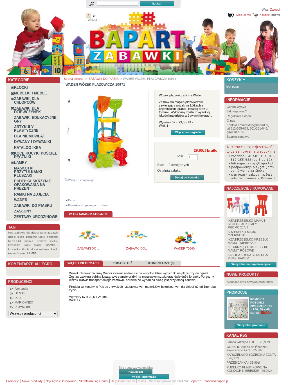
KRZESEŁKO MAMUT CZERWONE (243, 233)
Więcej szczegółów (188, 132)
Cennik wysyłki (237, 106)
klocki (25, 249)
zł (94, 16)
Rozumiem (136, 371)
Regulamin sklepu (239, 116)
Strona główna (73, 78)
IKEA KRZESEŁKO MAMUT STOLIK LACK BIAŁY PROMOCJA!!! (247, 224)
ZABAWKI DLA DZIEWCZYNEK (27, 110)
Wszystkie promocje (251, 325)
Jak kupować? (237, 111)
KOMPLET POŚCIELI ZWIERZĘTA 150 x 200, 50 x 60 (261, 304)
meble (54, 241)
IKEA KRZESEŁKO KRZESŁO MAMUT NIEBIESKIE (248, 241)
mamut (28, 241)
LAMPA (32, 253)
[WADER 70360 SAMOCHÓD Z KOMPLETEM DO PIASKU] (185, 245)
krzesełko (14, 244)
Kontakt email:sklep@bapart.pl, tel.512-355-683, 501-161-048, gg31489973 (248, 128)
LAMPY (20, 162)
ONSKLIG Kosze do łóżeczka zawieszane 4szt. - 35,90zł (247, 348)
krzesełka (14, 249)
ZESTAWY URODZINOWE (36, 217)
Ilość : (181, 156)
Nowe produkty (242, 274)
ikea (11, 232)
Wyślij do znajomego (81, 180)
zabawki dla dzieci (27, 232)
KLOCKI (21, 87)
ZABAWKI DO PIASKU (33, 205)
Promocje (236, 292)
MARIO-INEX (24, 302)
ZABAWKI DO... (88, 248)
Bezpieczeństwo (238, 136)
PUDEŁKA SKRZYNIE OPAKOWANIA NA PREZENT (32, 185)
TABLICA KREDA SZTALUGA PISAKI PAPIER (247, 256)
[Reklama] (251, 180)
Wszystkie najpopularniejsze (251, 264)
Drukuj (72, 200)
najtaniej (52, 236)
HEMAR (20, 293)
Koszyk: (265, 14)
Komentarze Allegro (30, 264)
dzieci (11, 236)
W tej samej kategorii (88, 214)
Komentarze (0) (161, 263)
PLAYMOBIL (23, 307)
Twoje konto (243, 14)
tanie (42, 236)
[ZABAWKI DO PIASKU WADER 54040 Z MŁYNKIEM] (137, 245)
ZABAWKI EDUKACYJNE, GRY (36, 119)
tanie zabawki (49, 232)
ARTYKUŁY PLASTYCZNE (26, 129)
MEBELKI (14, 241)
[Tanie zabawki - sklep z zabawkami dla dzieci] (142, 73)
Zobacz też (122, 263)
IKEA (18, 298)
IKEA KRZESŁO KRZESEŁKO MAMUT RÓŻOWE (248, 248)
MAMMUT (52, 244)
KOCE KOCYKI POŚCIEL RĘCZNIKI (35, 155)
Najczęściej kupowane (250, 188)
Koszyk (234, 80)
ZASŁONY (23, 211)
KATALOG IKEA (27, 148)
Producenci (20, 282)
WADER (20, 200)
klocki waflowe (40, 249)
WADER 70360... (185, 248)
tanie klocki (33, 244)
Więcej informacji (144, 376)
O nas (231, 120)
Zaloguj (275, 9)
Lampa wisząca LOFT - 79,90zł (248, 342)
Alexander (21, 288)
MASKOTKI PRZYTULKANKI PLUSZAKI (28, 172)
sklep (20, 236)
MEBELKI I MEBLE (30, 93)
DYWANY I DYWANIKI (32, 142)
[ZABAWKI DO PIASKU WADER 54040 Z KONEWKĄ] (88, 245)
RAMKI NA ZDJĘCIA (31, 194)
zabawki (31, 236)
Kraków (41, 241)
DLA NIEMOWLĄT (29, 136)
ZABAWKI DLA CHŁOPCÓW (26, 101)
